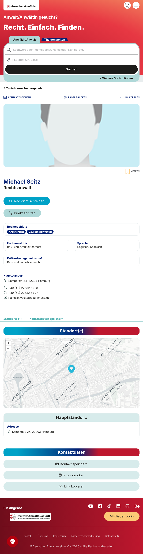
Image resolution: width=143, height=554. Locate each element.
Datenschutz (112, 535)
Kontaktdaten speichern (46, 319)
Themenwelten (54, 39)
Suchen (71, 69)
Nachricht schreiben (29, 201)
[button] (71, 369)
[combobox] (71, 49)
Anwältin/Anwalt (24, 39)
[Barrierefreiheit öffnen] (127, 5)
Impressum (59, 535)
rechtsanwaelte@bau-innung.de (29, 297)
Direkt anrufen (24, 213)
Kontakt (28, 535)
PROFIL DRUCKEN (77, 97)
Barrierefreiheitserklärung (85, 535)
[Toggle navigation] (136, 5)
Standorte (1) (12, 319)
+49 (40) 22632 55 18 (23, 288)
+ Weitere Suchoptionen (116, 78)
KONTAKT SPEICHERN (19, 97)
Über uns (43, 535)
